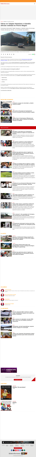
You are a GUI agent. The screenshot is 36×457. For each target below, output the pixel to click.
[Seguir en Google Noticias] (34, 54)
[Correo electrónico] (9, 54)
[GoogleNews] (20, 450)
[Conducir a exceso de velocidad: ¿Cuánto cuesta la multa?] (6, 104)
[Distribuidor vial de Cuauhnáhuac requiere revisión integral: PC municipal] (6, 328)
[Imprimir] (13, 54)
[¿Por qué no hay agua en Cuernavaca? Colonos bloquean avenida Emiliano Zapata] (6, 112)
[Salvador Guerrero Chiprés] (2, 304)
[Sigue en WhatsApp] (33, 54)
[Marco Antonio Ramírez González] (2, 295)
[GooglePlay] (24, 450)
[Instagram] (18, 450)
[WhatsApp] (5, 54)
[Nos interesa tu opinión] (18, 442)
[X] (3, 54)
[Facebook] (1, 54)
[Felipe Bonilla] (2, 299)
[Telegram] (7, 54)
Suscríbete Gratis (18, 379)
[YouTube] (16, 450)
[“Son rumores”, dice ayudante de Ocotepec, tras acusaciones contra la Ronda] (6, 217)
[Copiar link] (11, 54)
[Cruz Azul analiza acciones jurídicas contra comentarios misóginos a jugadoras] (6, 176)
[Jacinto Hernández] (2, 290)
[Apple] (22, 450)
